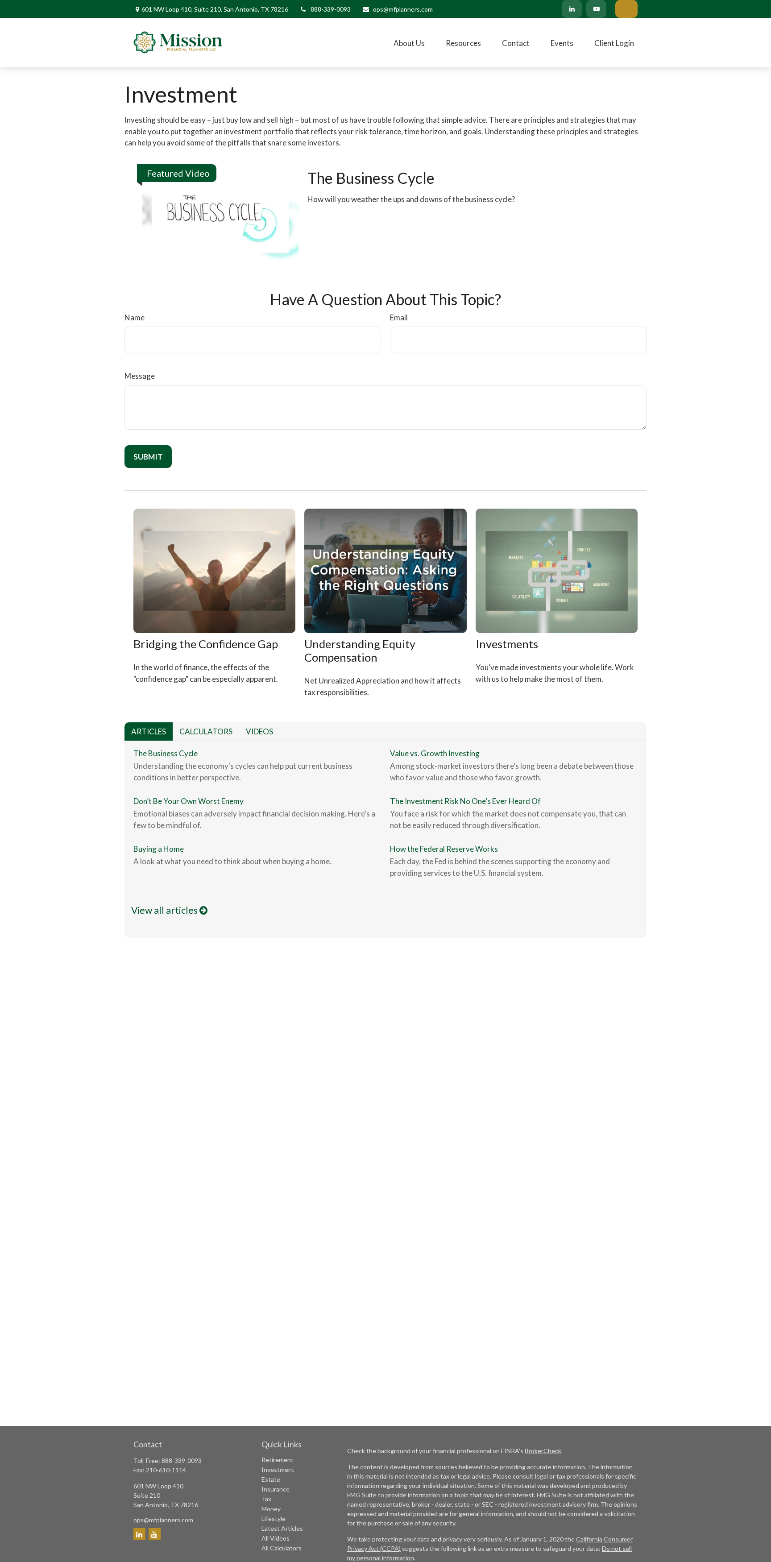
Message (139, 376)
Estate (270, 1479)
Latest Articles (282, 1528)
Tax (266, 1499)
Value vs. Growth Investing (435, 753)
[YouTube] (596, 9)
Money (271, 1508)
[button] (409, 42)
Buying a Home (158, 849)
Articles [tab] (148, 731)
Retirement (277, 1459)
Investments (507, 643)
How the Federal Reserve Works (444, 849)
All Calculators (281, 1548)
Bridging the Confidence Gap (205, 643)
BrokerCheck (543, 1450)
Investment (277, 1469)
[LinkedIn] (572, 9)
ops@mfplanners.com (403, 9)
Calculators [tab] (205, 731)
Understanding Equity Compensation (359, 650)
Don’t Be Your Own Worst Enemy (188, 801)
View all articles (165, 910)
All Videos (275, 1538)
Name (134, 317)
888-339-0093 (331, 9)
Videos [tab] (259, 731)
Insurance (275, 1489)
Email (399, 317)
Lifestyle (273, 1518)
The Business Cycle (371, 178)
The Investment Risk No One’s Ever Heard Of (465, 801)
